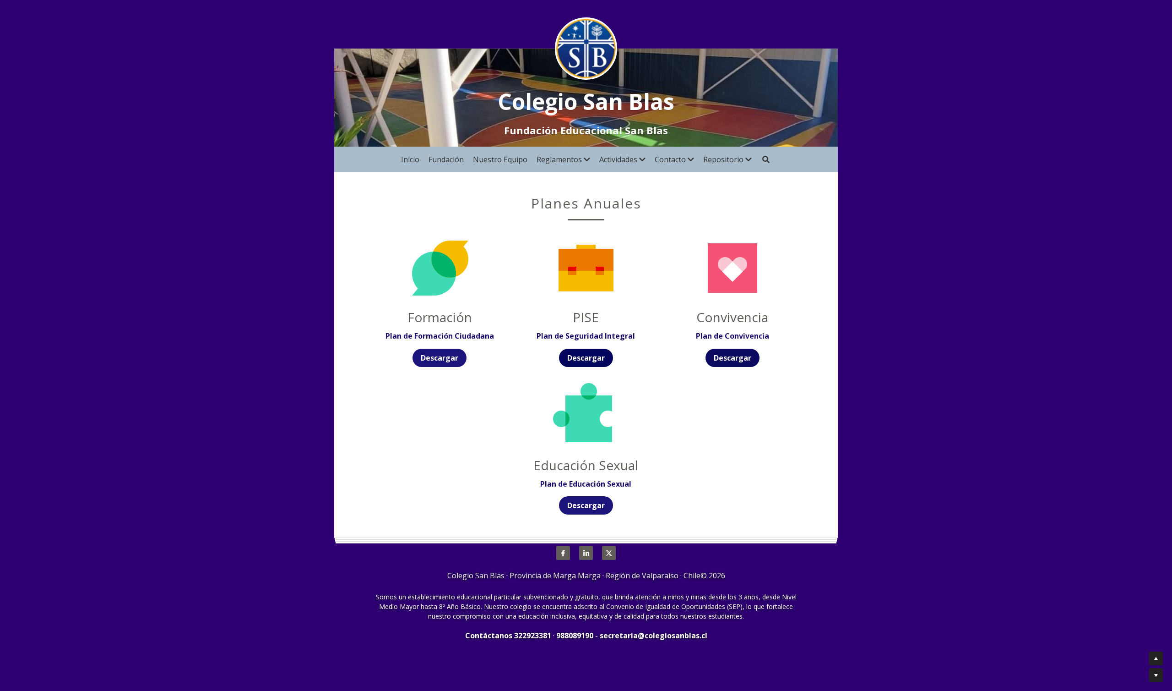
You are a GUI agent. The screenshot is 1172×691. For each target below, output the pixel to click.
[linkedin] (586, 553)
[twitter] (609, 553)
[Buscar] (766, 159)
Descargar (439, 358)
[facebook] (563, 553)
